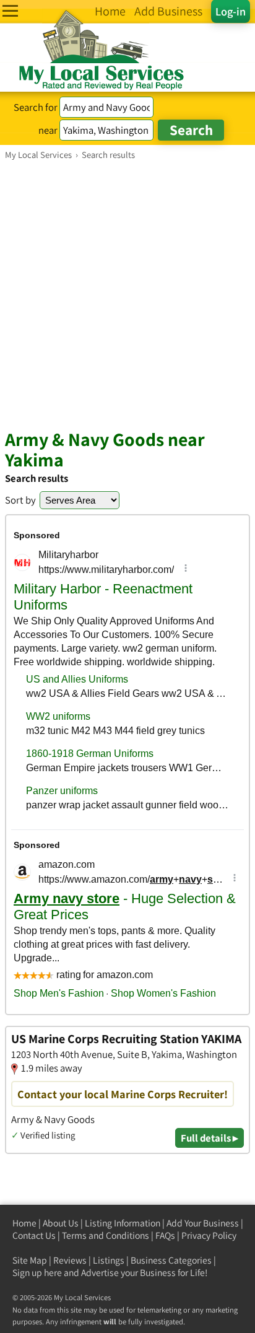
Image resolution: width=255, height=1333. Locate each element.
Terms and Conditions (105, 1235)
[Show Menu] (10, 11)
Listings (108, 1260)
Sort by (20, 500)
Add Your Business (202, 1223)
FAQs (165, 1235)
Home (24, 1223)
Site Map (29, 1260)
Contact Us (34, 1235)
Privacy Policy (208, 1235)
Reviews (70, 1260)
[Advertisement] (127, 294)
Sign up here (37, 1272)
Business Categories (171, 1260)
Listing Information (122, 1223)
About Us (61, 1223)
